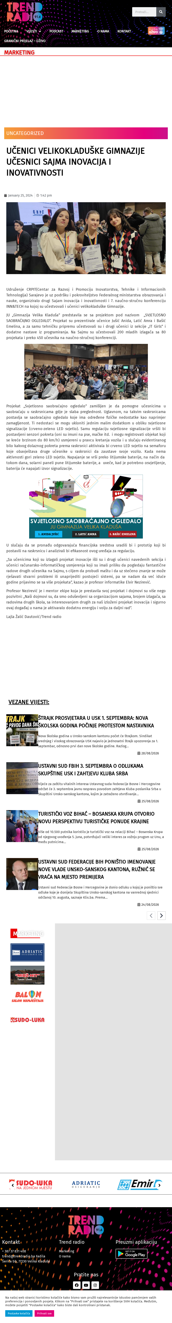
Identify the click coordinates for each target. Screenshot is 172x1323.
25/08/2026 (150, 801)
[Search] (161, 12)
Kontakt (124, 31)
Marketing (80, 31)
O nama (103, 31)
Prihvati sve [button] (44, 1313)
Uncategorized (25, 133)
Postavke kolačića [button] (19, 1313)
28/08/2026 (150, 753)
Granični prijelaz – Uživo (25, 41)
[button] (12, 1185)
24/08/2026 (150, 905)
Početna (11, 31)
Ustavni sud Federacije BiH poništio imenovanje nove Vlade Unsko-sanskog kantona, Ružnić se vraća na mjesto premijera (97, 869)
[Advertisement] (86, 89)
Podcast (56, 31)
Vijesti (31, 31)
